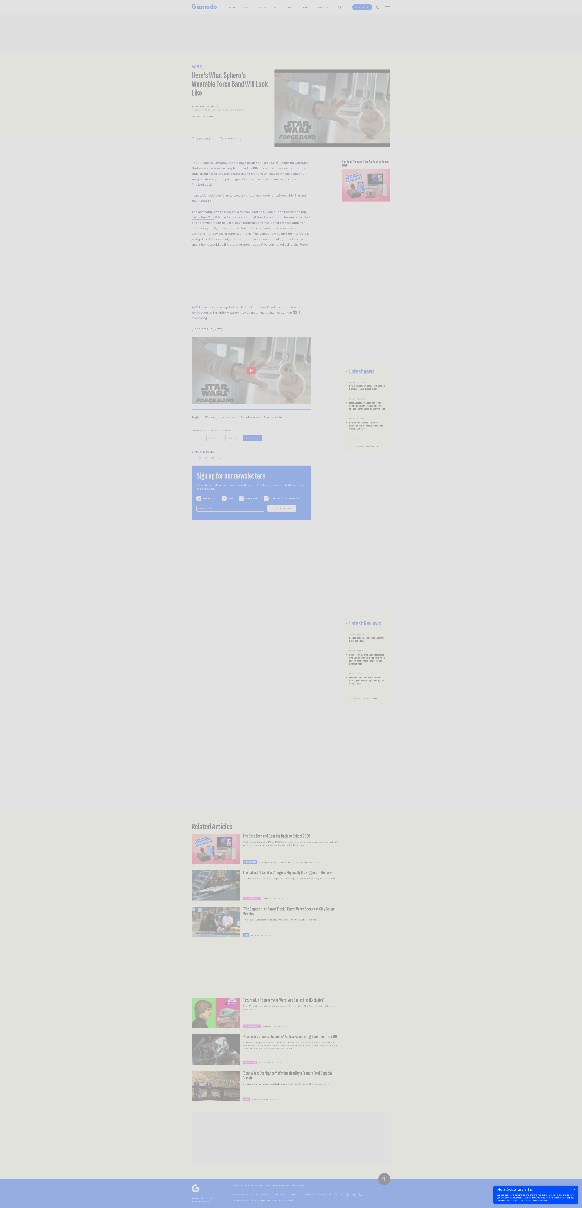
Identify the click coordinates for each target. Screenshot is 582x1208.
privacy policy (538, 1198)
